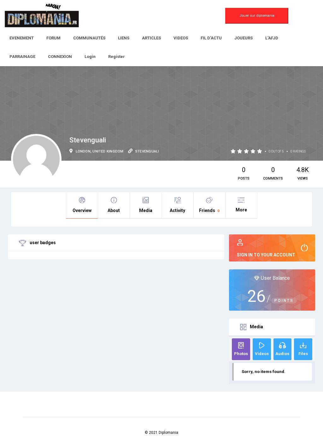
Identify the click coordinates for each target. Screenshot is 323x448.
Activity (177, 210)
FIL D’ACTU (211, 38)
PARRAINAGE (22, 56)
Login (90, 56)
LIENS (123, 38)
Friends (209, 210)
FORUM (53, 38)
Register (116, 56)
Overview (82, 210)
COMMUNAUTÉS (89, 38)
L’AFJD (271, 38)
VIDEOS (180, 38)
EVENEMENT (21, 38)
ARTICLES (151, 38)
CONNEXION (60, 56)
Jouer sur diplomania (256, 15)
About (114, 210)
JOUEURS (243, 38)
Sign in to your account (266, 254)
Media (145, 210)
